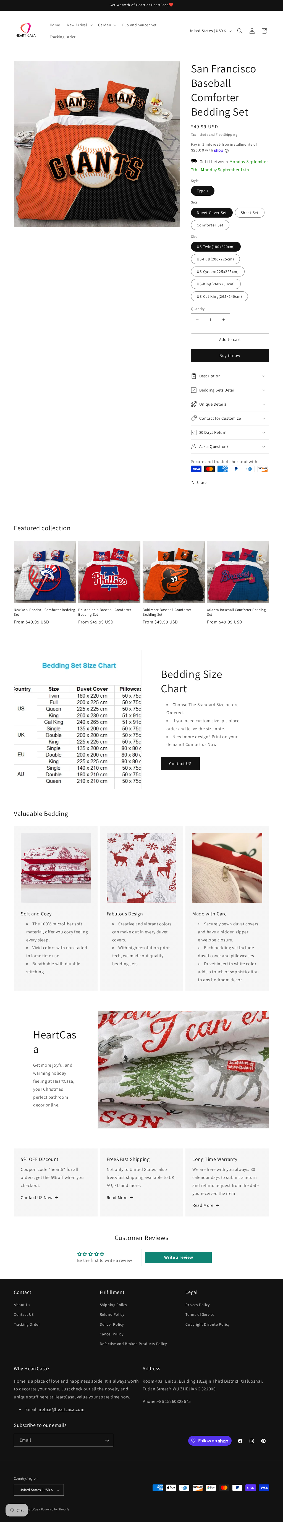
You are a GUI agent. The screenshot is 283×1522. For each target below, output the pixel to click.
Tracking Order (27, 1324)
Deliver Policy (112, 1324)
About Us (22, 1304)
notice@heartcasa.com (61, 1409)
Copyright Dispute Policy (207, 1324)
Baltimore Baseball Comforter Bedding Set (167, 612)
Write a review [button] (178, 1257)
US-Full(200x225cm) (215, 259)
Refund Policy (112, 1314)
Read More (117, 1197)
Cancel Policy (112, 1334)
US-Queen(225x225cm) (218, 271)
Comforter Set (210, 225)
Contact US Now (36, 1197)
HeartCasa (32, 1509)
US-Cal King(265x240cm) (219, 296)
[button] (79, 25)
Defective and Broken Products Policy (133, 1343)
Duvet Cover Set (212, 212)
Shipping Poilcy (113, 1304)
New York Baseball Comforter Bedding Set (44, 612)
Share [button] (201, 482)
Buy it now (229, 355)
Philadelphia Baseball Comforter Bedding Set (104, 612)
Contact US (180, 763)
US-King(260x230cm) (216, 283)
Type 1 (203, 190)
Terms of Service (199, 1314)
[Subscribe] (107, 1440)
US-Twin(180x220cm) (216, 246)
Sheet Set (250, 212)
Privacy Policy (197, 1304)
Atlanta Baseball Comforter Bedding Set (236, 612)
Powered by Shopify (55, 1509)
